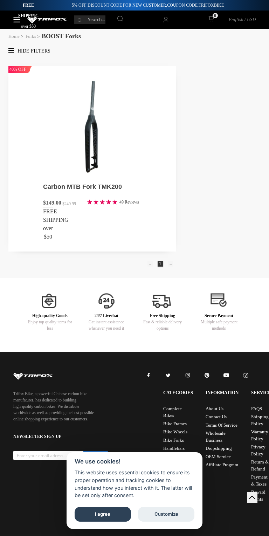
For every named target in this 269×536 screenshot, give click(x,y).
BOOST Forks (61, 36)
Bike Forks (173, 440)
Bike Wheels (175, 431)
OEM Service (218, 456)
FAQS (256, 408)
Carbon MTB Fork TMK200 (82, 186)
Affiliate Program (222, 464)
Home (14, 36)
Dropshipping (219, 448)
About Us (214, 408)
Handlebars (174, 448)
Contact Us (216, 416)
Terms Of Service (221, 425)
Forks (31, 36)
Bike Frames (175, 423)
